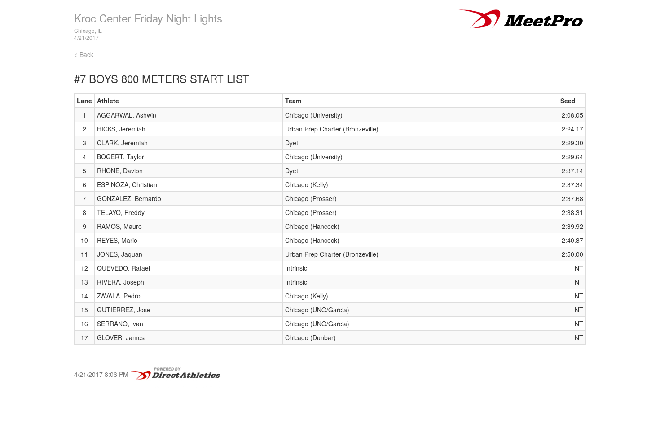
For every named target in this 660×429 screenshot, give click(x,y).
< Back (83, 54)
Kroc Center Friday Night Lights (148, 18)
